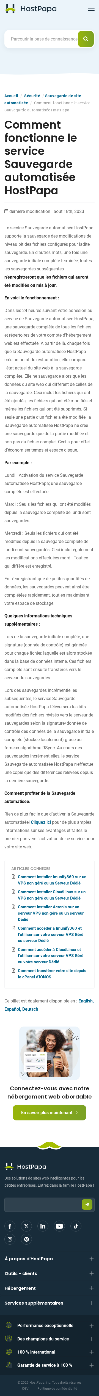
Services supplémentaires (34, 1303)
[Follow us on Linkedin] (42, 1226)
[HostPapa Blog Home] (30, 8)
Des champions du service (43, 1339)
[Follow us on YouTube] (59, 1226)
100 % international (36, 1352)
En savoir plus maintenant (47, 1112)
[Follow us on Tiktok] (75, 1226)
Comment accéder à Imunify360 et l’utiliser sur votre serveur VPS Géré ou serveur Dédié (50, 934)
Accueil (11, 96)
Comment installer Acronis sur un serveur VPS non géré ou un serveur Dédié (51, 913)
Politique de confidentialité (57, 1389)
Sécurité (32, 96)
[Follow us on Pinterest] (26, 1239)
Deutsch (30, 1009)
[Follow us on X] (26, 1226)
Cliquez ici (41, 822)
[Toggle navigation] (91, 8)
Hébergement (20, 1288)
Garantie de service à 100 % (44, 1365)
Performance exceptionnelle (45, 1325)
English (85, 1001)
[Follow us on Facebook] (9, 1226)
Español (12, 1009)
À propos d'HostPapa (29, 1259)
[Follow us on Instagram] (9, 1239)
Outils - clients (21, 1273)
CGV (25, 1389)
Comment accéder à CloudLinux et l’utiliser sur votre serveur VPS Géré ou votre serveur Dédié (50, 956)
